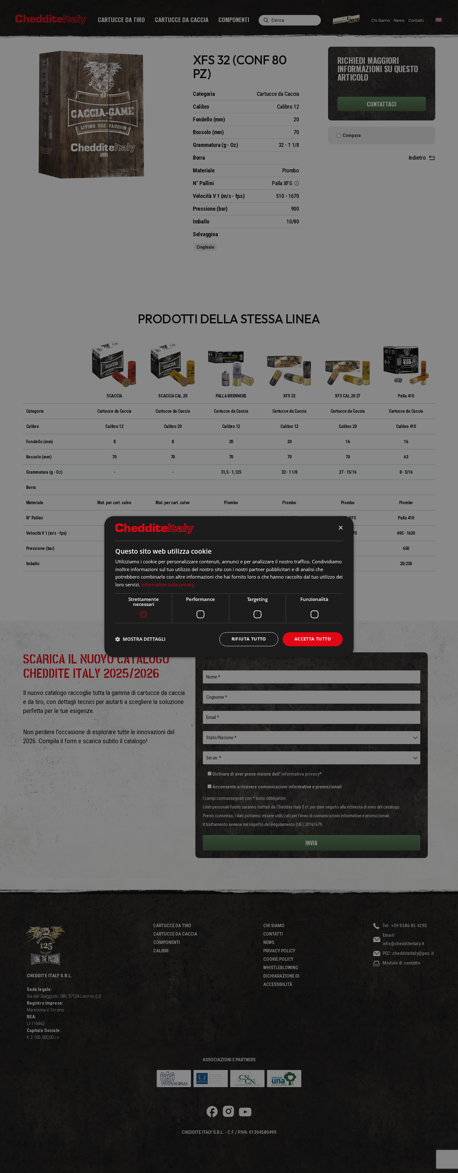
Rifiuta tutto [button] (248, 639)
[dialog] (229, 586)
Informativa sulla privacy (167, 584)
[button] (140, 639)
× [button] (340, 528)
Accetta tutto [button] (312, 639)
